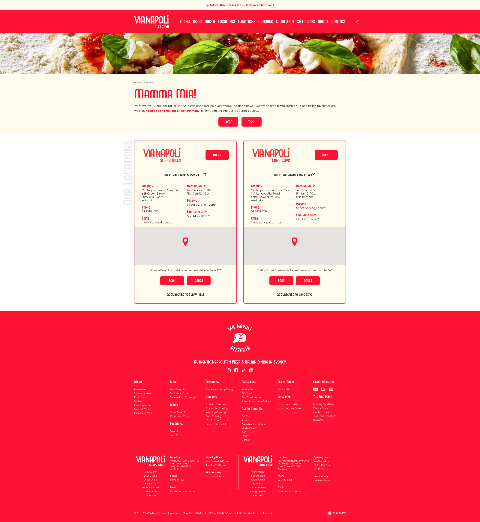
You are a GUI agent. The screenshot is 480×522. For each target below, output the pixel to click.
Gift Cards (306, 21)
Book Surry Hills (177, 389)
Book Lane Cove (179, 393)
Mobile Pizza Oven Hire (218, 420)
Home (137, 82)
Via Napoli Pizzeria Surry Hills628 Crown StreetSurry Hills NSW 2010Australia (160, 195)
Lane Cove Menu (143, 413)
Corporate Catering (217, 408)
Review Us (150, 483)
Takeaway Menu (143, 393)
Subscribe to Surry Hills (187, 294)
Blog (244, 432)
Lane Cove (176, 435)
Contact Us (284, 389)
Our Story (246, 416)
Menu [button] (252, 122)
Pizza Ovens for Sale (216, 424)
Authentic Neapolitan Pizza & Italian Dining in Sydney (240, 362)
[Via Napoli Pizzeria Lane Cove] (267, 155)
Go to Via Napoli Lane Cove (292, 175)
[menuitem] (185, 21)
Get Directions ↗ (198, 215)
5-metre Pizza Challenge (183, 397)
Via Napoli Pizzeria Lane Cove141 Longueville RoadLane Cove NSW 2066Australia (271, 195)
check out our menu (185, 110)
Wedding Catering (216, 412)
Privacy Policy (320, 408)
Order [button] (199, 280)
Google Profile (150, 491)
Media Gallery (249, 428)
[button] (229, 371)
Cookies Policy (321, 412)
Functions (246, 21)
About (323, 21)
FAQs (244, 435)
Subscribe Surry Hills (288, 404)
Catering (265, 21)
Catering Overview (216, 404)
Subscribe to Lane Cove (296, 294)
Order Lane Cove (179, 416)
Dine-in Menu (141, 389)
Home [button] (228, 122)
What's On (247, 389)
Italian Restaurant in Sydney (256, 401)
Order (210, 21)
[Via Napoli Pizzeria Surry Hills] (158, 155)
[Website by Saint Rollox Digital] (322, 513)
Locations (226, 21)
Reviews (246, 420)
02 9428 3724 (259, 211)
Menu (185, 21)
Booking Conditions (323, 404)
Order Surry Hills (178, 412)
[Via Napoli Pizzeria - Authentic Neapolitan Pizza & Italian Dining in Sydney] (240, 338)
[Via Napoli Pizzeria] (151, 21)
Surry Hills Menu (142, 409)
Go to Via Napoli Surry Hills (183, 175)
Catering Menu (142, 405)
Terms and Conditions (324, 416)
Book (197, 21)
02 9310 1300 (150, 211)
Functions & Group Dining (219, 389)
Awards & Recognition (254, 424)
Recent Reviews (150, 487)
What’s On (285, 21)
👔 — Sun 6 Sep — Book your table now (239, 5)
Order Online (151, 479)
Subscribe (150, 495)
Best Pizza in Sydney (252, 397)
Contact (339, 21)
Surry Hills (174, 431)
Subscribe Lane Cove (289, 408)
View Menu (151, 471)
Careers (246, 439)
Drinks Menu (140, 397)
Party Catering (213, 416)
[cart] (358, 21)
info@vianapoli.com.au (157, 222)
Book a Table (151, 475)
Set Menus (139, 401)
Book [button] (172, 280)
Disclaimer (318, 420)
